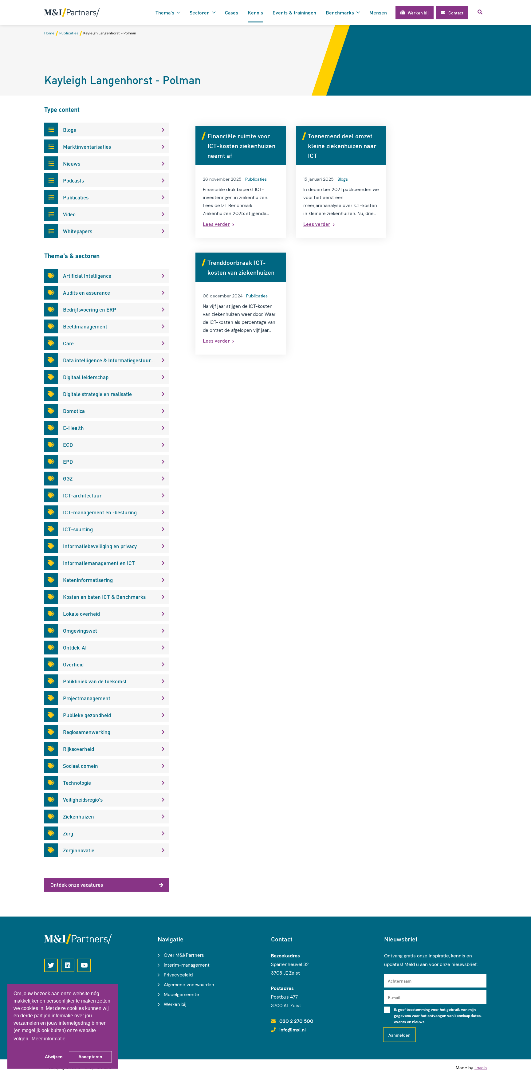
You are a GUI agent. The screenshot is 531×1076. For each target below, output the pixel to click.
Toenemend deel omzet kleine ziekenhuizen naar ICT (342, 145)
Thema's (164, 12)
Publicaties (256, 179)
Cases (231, 12)
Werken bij (175, 1004)
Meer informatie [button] (48, 1038)
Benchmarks (340, 12)
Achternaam (399, 981)
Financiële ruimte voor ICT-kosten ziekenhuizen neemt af (241, 145)
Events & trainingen (294, 12)
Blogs (342, 179)
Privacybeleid (178, 975)
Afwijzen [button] (54, 1056)
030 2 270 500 (296, 1021)
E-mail (394, 997)
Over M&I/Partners (184, 955)
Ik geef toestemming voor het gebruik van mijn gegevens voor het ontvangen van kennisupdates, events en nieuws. (438, 1015)
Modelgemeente (181, 995)
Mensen (378, 12)
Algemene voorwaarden (189, 985)
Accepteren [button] (90, 1056)
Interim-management (187, 965)
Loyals (480, 1067)
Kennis (255, 12)
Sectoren (200, 12)
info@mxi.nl (292, 1030)
